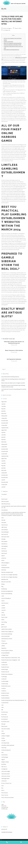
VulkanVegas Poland (5, 778)
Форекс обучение (4, 795)
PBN (2, 709)
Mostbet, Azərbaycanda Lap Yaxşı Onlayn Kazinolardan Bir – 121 (13, 700)
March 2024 (3, 413)
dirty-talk (3, 614)
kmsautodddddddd (5, 652)
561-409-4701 (4, 829)
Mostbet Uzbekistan (5, 697)
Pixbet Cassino (4, 726)
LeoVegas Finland (4, 655)
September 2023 (4, 427)
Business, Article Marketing (6, 593)
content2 (3, 607)
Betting (2, 584)
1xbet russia (3, 548)
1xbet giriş (3, 539)
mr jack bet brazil (4, 702)
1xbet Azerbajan (4, 529)
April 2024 (3, 411)
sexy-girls (3, 740)
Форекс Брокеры (4, 792)
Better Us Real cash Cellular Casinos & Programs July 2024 (13, 382)
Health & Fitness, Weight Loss (7, 631)
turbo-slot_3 (4, 766)
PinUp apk (3, 724)
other (2, 707)
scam (2, 731)
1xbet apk (3, 520)
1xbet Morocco (4, 543)
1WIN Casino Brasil (5, 501)
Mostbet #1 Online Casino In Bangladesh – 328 (10, 660)
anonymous (3, 558)
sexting (2, 738)
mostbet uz (3, 690)
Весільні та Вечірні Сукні (6, 783)
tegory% (3, 759)
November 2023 (4, 423)
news (2, 705)
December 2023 (4, 420)
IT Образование (4, 643)
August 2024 (4, 401)
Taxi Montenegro (4, 757)
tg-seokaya (3, 764)
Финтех (2, 790)
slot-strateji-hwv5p (5, 742)
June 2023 (3, 434)
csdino (2, 612)
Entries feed (3, 805)
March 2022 (3, 470)
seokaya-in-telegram (5, 735)
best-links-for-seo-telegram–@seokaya (9, 574)
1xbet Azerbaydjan (5, 532)
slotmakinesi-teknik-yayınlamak (7, 745)
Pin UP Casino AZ (4, 716)
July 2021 (3, 479)
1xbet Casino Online (5, 536)
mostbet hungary (4, 681)
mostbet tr (3, 688)
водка (2, 785)
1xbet (2, 517)
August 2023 (4, 430)
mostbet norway (4, 683)
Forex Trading (4, 622)
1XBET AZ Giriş (4, 527)
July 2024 (3, 404)
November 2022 (4, 451)
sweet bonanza (4, 754)
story (2, 752)
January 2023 (4, 446)
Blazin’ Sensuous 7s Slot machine (14, 350)
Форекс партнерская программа (7, 797)
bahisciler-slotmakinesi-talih (7, 572)
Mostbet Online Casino (5, 686)
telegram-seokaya (5, 761)
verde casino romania (5, 776)
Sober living (3, 747)
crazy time (3, 610)
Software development (6, 750)
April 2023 (3, 439)
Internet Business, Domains (6, 638)
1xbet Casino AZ (4, 534)
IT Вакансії (3, 641)
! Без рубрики (4, 494)
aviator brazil (4, 565)
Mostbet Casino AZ (5, 671)
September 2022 (4, 456)
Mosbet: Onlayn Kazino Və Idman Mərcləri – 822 (10, 657)
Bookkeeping (4, 588)
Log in (2, 804)
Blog (2, 586)
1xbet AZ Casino (4, 524)
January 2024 (4, 418)
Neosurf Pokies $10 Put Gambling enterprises (10, 376)
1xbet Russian (4, 551)
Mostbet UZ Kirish (4, 695)
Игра (2, 787)
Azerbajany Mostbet (5, 567)
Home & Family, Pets (5, 636)
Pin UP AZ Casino (4, 712)
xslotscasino (4, 780)
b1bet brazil (3, 569)
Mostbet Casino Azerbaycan (7, 674)
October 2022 (4, 453)
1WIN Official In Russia (5, 503)
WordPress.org (4, 808)
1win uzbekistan (4, 510)
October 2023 (4, 425)
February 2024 (4, 415)
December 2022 (4, 449)
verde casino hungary (5, 771)
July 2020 (3, 486)
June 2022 (3, 463)
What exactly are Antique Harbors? (11, 49)
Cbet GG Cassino (4, 603)
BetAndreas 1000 (4, 579)
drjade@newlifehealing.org (6, 832)
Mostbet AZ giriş (4, 669)
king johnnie (3, 648)
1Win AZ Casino (4, 499)
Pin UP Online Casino (5, 721)
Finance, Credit (4, 617)
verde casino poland (5, 773)
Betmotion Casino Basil (6, 581)
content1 (3, 605)
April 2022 (3, 468)
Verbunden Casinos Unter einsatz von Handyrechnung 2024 (14, 342)
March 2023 (3, 441)
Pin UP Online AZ (4, 719)
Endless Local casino (8, 41)
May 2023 (3, 437)
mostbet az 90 (4, 664)
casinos (3, 600)
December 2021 (4, 475)
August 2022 (4, 458)
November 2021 (4, 477)
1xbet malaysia (4, 541)
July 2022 (3, 460)
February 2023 (4, 444)
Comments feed (4, 807)
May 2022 (3, 465)
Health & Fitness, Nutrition (6, 629)
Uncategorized (6, 30)
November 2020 (4, 482)
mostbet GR (3, 678)
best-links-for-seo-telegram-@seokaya (9, 577)
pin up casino (4, 714)
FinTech (2, 619)
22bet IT (3, 555)
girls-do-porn (4, 626)
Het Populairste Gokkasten (14, 359)
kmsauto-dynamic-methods (7, 650)
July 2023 (3, 432)
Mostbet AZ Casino (5, 667)
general (2, 624)
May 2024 (3, 408)
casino (2, 595)
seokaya (3, 733)
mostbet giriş (4, 676)
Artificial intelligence (5, 562)
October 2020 (4, 484)
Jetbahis (3, 645)
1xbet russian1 (4, 553)
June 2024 (3, 406)
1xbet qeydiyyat (4, 546)
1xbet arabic (3, 522)
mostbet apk (4, 662)
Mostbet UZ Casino (5, 693)
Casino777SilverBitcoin (6, 598)
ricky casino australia (5, 728)
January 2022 (4, 472)
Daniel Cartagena (7, 28)
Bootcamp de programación (7, 591)
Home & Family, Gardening (6, 633)
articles (2, 560)
